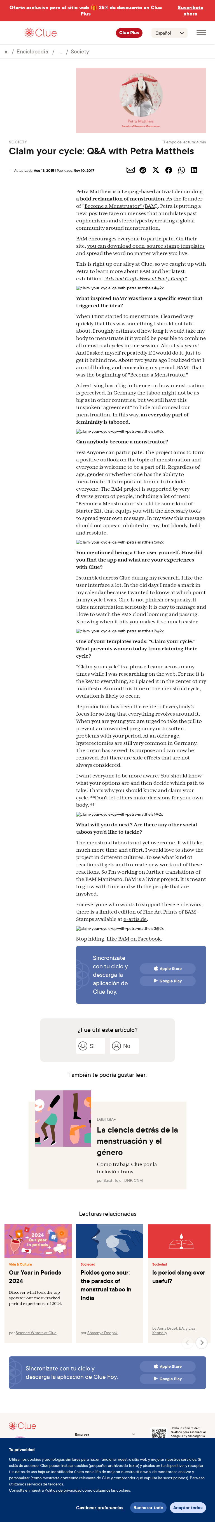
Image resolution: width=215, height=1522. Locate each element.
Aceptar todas (188, 1508)
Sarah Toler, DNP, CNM (123, 1180)
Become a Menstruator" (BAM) (121, 206)
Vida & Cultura (20, 1264)
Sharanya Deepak (102, 1332)
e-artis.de (135, 919)
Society (80, 51)
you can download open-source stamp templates (146, 246)
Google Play (171, 981)
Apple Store (171, 968)
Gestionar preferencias (99, 1508)
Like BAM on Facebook (134, 939)
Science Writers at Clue (36, 1332)
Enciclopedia (32, 51)
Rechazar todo (148, 1508)
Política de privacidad (63, 1490)
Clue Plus (129, 33)
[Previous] (187, 1343)
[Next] (201, 1343)
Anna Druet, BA (170, 1328)
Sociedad (88, 1264)
